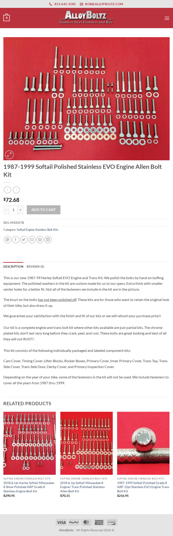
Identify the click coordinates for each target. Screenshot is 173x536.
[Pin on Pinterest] (40, 239)
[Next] (169, 462)
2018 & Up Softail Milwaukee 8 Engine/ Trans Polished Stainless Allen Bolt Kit (82, 487)
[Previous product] (16, 189)
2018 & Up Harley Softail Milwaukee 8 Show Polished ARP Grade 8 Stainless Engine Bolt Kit (28, 487)
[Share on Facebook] (15, 239)
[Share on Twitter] (23, 239)
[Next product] (7, 189)
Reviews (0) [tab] (35, 266)
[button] (6, 18)
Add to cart (43, 210)
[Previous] (3, 462)
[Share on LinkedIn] (48, 239)
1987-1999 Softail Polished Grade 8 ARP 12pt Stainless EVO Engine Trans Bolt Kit (143, 487)
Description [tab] (13, 266)
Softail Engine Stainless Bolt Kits (37, 229)
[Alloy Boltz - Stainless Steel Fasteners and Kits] (86, 18)
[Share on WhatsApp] (7, 239)
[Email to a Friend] (32, 239)
